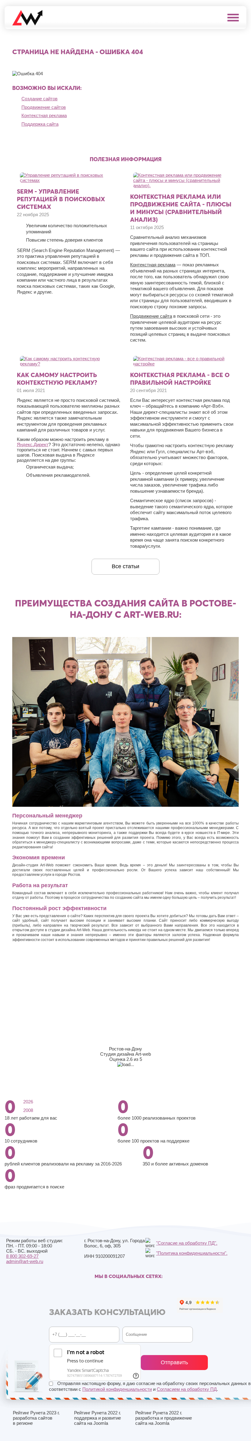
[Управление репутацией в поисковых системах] (69, 180)
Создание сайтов (39, 98)
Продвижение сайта (151, 316)
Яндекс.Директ (32, 444)
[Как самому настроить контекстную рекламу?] (69, 363)
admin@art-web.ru (24, 1261)
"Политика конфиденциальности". (191, 1253)
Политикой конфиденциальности (117, 1389)
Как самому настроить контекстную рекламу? (57, 378)
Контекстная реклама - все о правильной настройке (180, 378)
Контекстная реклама (44, 115)
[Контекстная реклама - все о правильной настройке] (182, 363)
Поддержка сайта (39, 124)
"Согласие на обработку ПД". (186, 1243)
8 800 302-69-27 (22, 1256)
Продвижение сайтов (43, 107)
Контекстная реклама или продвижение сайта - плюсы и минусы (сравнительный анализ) (180, 208)
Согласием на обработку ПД (187, 1389)
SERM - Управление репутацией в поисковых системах (61, 198)
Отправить (174, 1362)
